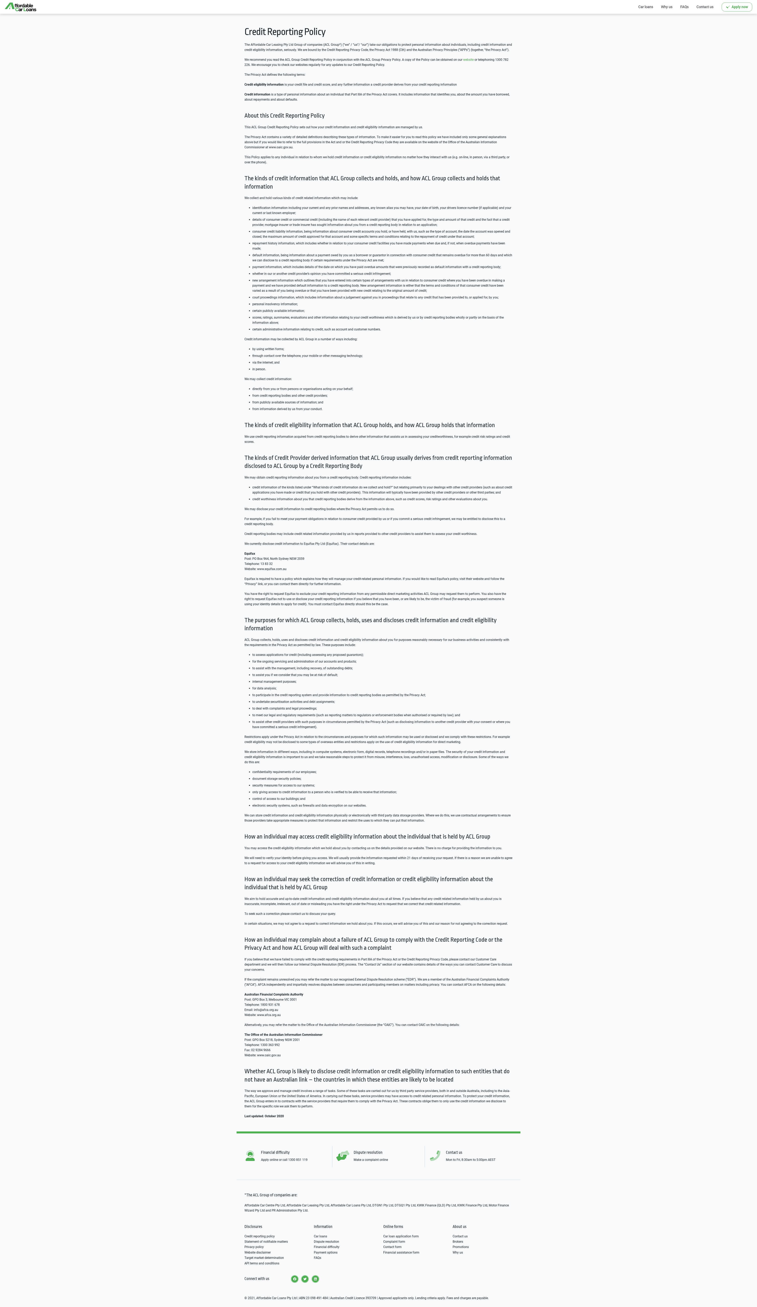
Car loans (320, 1236)
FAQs (317, 1258)
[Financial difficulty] (252, 1156)
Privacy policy (254, 1247)
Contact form (392, 1247)
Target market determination (264, 1258)
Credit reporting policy (259, 1236)
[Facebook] (295, 1279)
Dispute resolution (326, 1241)
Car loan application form (401, 1236)
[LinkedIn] (315, 1279)
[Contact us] (438, 1156)
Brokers (458, 1241)
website (468, 60)
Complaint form (394, 1241)
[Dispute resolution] (345, 1156)
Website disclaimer (257, 1252)
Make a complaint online (371, 1160)
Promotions (461, 1247)
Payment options (325, 1252)
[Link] (20, 7)
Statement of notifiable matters (266, 1241)
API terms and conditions (261, 1263)
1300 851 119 (298, 1160)
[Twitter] (305, 1279)
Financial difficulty (326, 1247)
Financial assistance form (401, 1252)
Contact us (460, 1236)
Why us (458, 1252)
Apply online (269, 1160)
